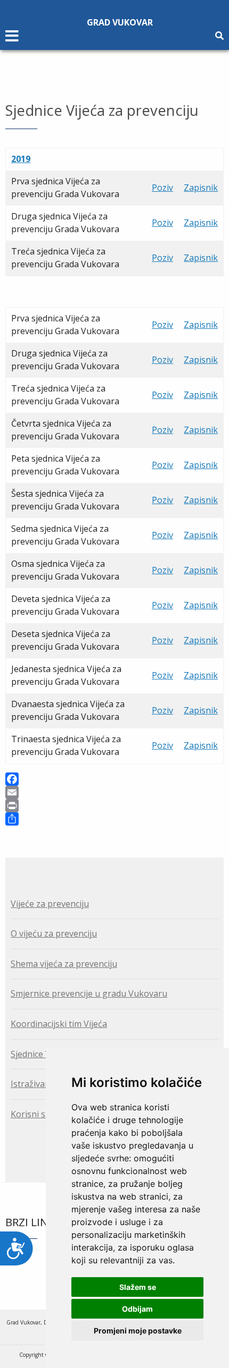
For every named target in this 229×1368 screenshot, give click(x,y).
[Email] (114, 792)
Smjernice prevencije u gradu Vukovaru (89, 993)
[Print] (114, 805)
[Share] (114, 819)
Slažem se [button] (137, 1286)
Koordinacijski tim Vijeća (59, 1024)
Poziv (162, 187)
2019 (20, 159)
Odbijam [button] (137, 1308)
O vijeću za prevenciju (54, 933)
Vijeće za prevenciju (50, 904)
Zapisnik (201, 187)
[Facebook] (114, 779)
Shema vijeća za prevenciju (64, 964)
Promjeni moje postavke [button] (138, 1330)
